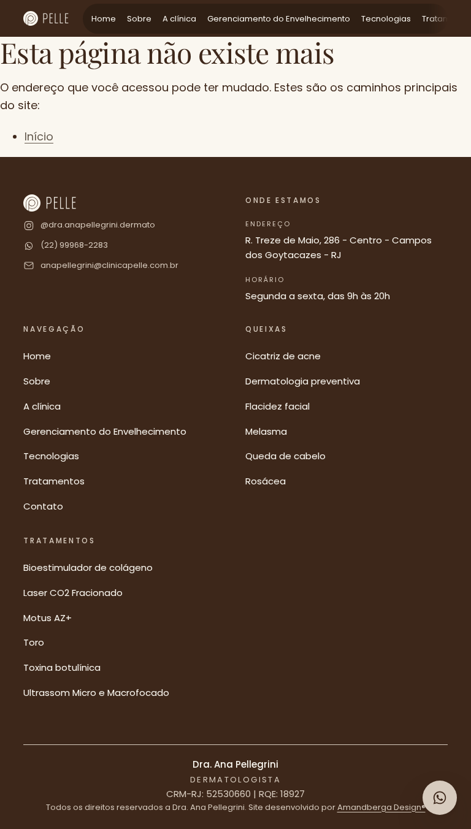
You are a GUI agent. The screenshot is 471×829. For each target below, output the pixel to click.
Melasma (266, 431)
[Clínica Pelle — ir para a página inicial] (45, 18)
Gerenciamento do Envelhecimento (278, 19)
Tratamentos (54, 481)
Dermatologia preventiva (302, 381)
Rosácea (265, 481)
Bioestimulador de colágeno (88, 567)
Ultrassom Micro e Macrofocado (96, 692)
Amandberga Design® (381, 807)
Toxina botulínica (62, 667)
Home (103, 19)
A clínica (179, 19)
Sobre (139, 19)
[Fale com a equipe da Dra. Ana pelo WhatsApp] (440, 798)
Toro (33, 642)
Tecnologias (386, 19)
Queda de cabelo (285, 455)
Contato (43, 506)
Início (39, 136)
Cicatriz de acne (283, 356)
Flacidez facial (277, 406)
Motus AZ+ (47, 617)
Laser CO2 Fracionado (73, 592)
